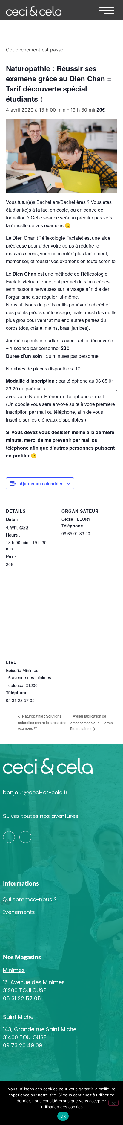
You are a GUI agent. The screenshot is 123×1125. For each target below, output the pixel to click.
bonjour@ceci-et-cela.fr (35, 792)
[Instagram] (9, 837)
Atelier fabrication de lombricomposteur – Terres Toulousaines (91, 722)
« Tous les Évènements (32, 35)
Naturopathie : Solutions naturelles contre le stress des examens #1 (42, 721)
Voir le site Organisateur (84, 541)
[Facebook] (25, 837)
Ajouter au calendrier (41, 483)
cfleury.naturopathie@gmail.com (82, 388)
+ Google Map (52, 685)
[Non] (113, 1103)
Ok (63, 1116)
